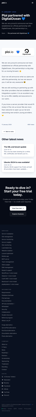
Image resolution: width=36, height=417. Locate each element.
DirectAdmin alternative (9, 333)
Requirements (6, 292)
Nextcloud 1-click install (9, 281)
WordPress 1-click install (9, 273)
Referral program (7, 318)
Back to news (10, 131)
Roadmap (5, 353)
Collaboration (6, 312)
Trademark (5, 364)
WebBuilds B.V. (5, 406)
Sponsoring (5, 361)
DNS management (7, 267)
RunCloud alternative (8, 330)
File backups (6, 298)
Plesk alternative (7, 336)
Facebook (7, 386)
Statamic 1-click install (9, 276)
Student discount (7, 315)
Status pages (6, 265)
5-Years (4, 347)
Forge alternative (7, 325)
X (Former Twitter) (9, 377)
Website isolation (7, 250)
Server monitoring (7, 239)
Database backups (7, 295)
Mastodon (7, 380)
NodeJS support (7, 270)
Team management (8, 262)
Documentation (6, 301)
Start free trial (17, 208)
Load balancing (6, 248)
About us (4, 344)
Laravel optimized (7, 253)
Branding (4, 367)
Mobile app (5, 256)
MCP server (5, 259)
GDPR (15, 408)
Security (4, 309)
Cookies (20, 408)
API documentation (8, 304)
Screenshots (6, 358)
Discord (6, 395)
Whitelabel (5, 306)
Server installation (7, 234)
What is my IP (6, 320)
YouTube (6, 392)
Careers (10, 408)
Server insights (6, 242)
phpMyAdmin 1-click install (10, 284)
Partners (4, 355)
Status (4, 408)
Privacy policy (27, 408)
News (3, 350)
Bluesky (6, 383)
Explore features (18, 214)
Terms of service (6, 410)
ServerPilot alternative (9, 328)
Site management (7, 236)
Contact (4, 369)
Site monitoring (6, 245)
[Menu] (32, 2)
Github (6, 389)
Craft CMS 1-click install (9, 278)
